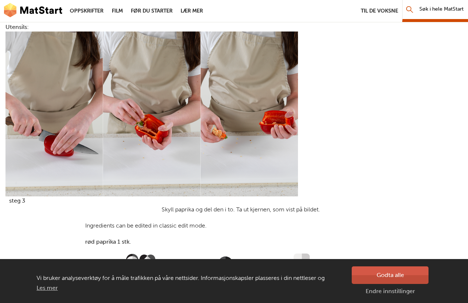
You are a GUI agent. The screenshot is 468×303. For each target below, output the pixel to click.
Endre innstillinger (390, 291)
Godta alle (390, 274)
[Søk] (410, 9)
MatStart (33, 11)
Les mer (47, 287)
